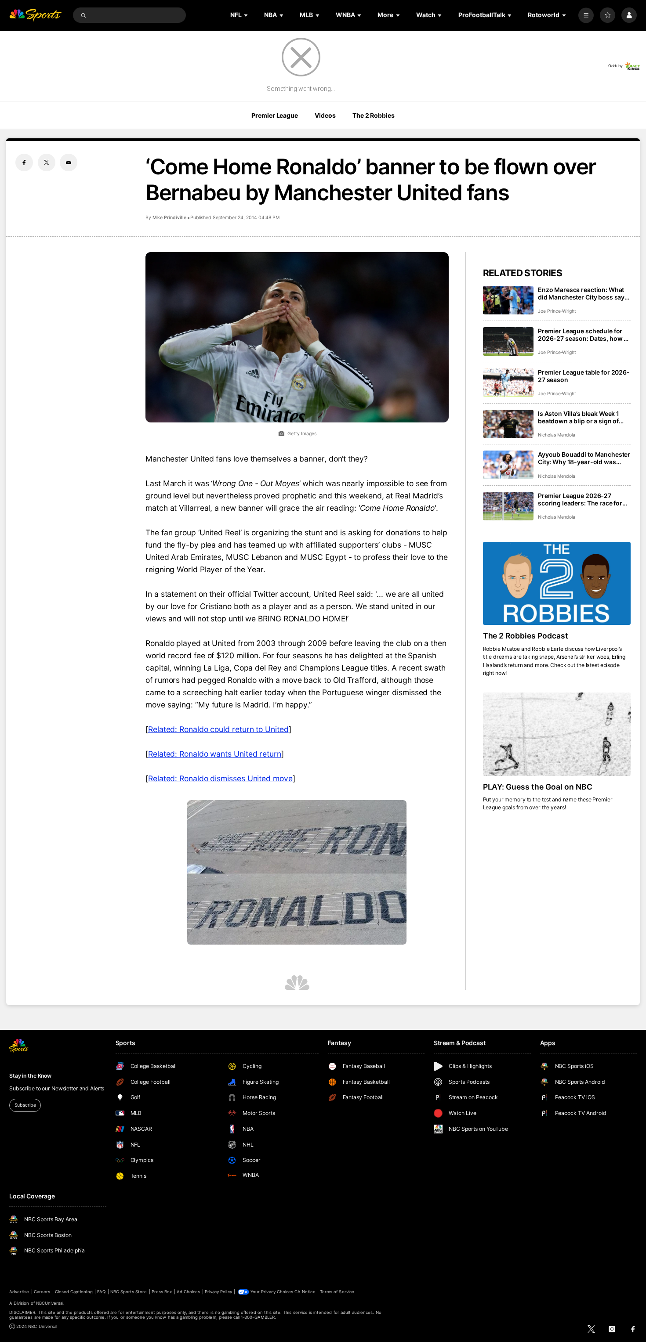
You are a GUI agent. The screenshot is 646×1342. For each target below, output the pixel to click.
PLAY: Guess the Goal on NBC (538, 786)
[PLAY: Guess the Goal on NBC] (557, 734)
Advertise (19, 1291)
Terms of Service (337, 1291)
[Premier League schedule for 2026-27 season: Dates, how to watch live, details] (508, 341)
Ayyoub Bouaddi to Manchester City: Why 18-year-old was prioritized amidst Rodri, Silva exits (584, 458)
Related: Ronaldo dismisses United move (220, 778)
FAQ (101, 1291)
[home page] (35, 15)
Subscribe (25, 1105)
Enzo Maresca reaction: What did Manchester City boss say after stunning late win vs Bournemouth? (581, 293)
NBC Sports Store (128, 1291)
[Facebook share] (24, 162)
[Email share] (68, 162)
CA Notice (304, 1291)
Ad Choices (188, 1291)
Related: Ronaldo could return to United (218, 729)
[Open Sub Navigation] (246, 15)
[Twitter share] (46, 162)
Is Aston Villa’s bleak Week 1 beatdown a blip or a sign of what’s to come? (578, 417)
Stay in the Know (30, 1075)
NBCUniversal (50, 1303)
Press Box (162, 1291)
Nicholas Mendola (556, 435)
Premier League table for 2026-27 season (584, 375)
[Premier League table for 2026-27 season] (508, 382)
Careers (42, 1291)
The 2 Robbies (373, 115)
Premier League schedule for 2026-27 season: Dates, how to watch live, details (584, 334)
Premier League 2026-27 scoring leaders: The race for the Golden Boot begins (580, 499)
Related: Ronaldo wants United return (214, 753)
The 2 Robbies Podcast (526, 635)
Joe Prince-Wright (557, 311)
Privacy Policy (218, 1291)
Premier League (274, 115)
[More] (586, 15)
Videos (325, 115)
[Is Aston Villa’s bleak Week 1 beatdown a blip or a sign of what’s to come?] (508, 424)
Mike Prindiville (169, 217)
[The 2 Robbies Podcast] (557, 583)
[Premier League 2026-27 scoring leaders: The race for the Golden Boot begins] (508, 506)
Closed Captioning (74, 1291)
